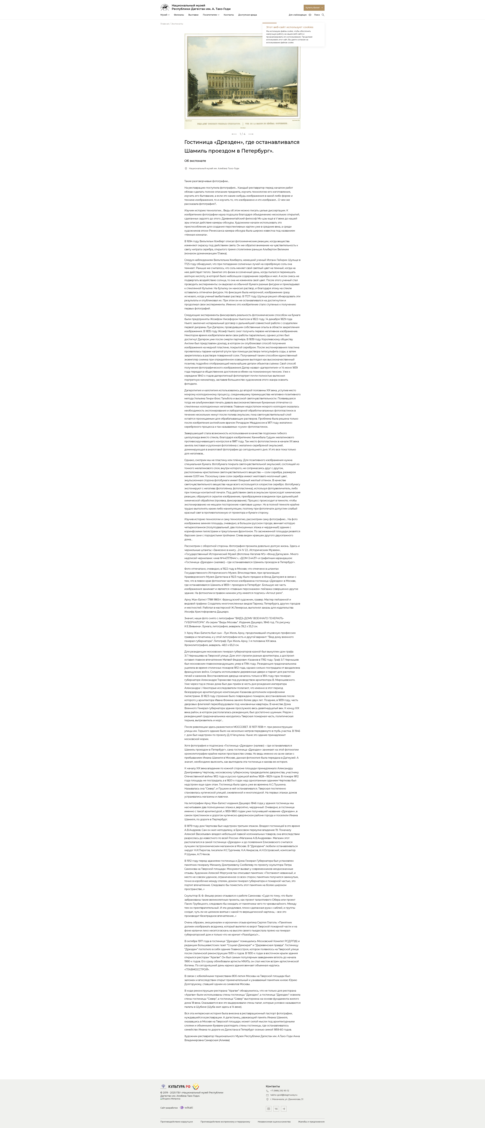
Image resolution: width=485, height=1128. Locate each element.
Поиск (317, 15)
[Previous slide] (234, 134)
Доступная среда (247, 15)
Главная (164, 24)
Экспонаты (177, 24)
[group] (242, 81)
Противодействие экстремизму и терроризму (225, 1122)
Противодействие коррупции (176, 1122)
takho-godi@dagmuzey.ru (283, 1095)
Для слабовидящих (298, 15)
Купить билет (313, 7)
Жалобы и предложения (311, 1122)
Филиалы (179, 15)
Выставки (193, 15)
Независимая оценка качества (274, 1122)
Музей (163, 15)
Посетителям (210, 15)
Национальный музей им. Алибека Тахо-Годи (214, 168)
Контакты (229, 15)
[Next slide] (251, 134)
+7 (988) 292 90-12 (279, 1090)
